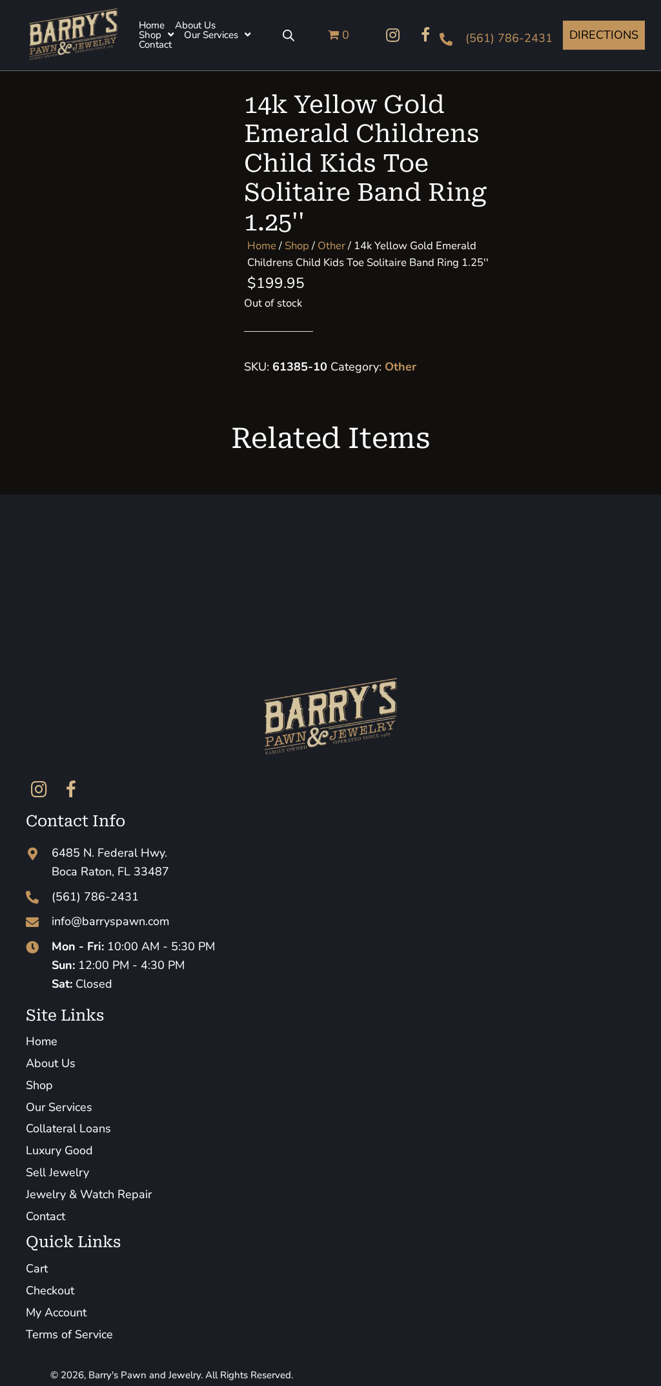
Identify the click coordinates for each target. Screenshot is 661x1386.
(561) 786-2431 (509, 38)
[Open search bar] (288, 35)
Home (261, 245)
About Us (51, 1063)
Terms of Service (69, 1334)
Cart (37, 1268)
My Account (56, 1312)
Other (331, 245)
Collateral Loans (68, 1128)
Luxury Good (59, 1150)
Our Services (59, 1107)
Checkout (50, 1290)
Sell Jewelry (57, 1172)
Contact (45, 1216)
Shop (297, 245)
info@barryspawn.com (110, 921)
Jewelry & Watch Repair (89, 1194)
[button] (393, 35)
